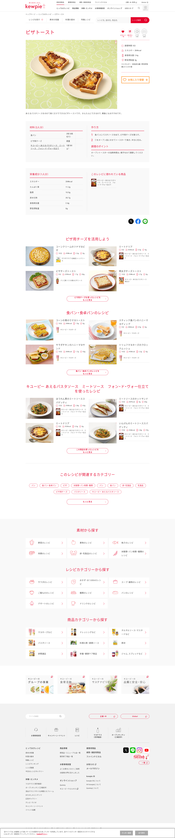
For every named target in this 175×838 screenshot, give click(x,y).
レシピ (77, 735)
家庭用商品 (60, 2)
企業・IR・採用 (130, 2)
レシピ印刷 (137, 32)
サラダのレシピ (45, 582)
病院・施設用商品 (85, 2)
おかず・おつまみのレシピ (90, 582)
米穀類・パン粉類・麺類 (83, 485)
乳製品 (140, 485)
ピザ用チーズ (61, 492)
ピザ (65, 485)
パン (33, 485)
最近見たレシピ (130, 32)
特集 (86, 20)
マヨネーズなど (45, 632)
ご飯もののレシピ (46, 593)
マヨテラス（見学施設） (98, 736)
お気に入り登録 (136, 79)
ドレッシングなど (88, 632)
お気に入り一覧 (123, 32)
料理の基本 (70, 20)
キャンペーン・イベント (56, 735)
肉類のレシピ (44, 553)
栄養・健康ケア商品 (88, 654)
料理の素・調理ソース (89, 643)
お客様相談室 (100, 8)
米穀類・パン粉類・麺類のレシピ (132, 554)
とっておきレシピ (63, 8)
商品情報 (75, 8)
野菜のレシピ (44, 543)
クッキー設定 (126, 833)
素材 (123, 643)
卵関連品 (42, 654)
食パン (113, 485)
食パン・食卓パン (49, 485)
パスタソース (79, 492)
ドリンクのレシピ (88, 604)
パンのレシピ (127, 593)
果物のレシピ (86, 543)
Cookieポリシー (42, 834)
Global (144, 2)
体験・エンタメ (86, 8)
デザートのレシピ (46, 604)
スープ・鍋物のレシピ (131, 582)
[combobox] (122, 20)
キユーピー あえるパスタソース (105, 492)
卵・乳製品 (126, 485)
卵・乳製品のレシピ (88, 553)
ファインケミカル (101, 2)
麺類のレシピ (86, 593)
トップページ (30, 14)
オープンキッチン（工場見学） (118, 736)
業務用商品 (72, 2)
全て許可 (141, 833)
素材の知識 (54, 20)
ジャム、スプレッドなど (131, 654)
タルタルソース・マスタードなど (132, 632)
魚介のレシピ (127, 543)
